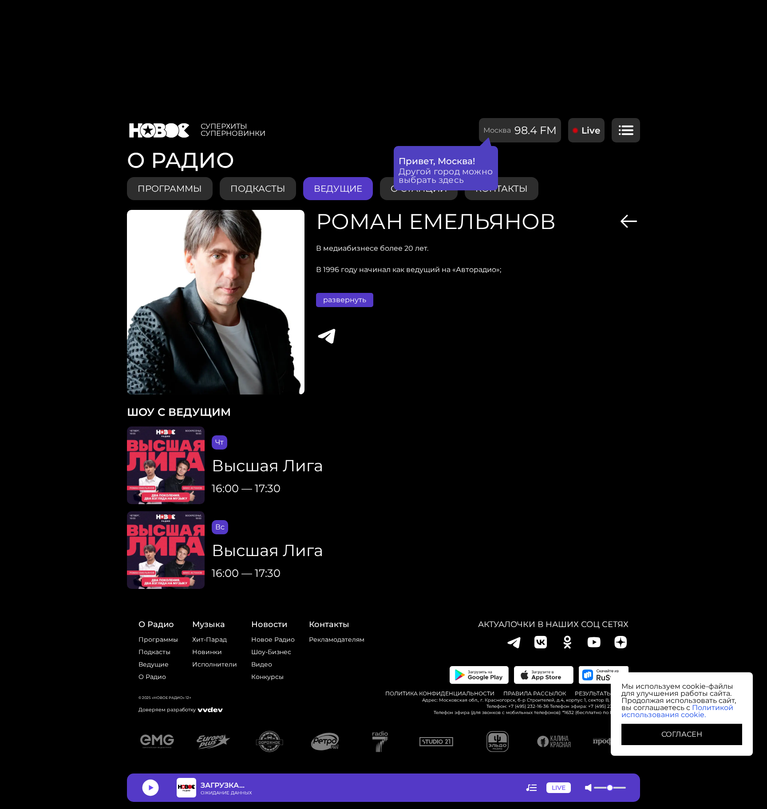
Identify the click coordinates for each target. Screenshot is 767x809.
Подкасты (154, 652)
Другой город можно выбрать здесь (446, 175)
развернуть (344, 300)
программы (170, 188)
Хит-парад (209, 639)
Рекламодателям (336, 639)
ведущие (338, 188)
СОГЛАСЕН (681, 734)
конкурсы (267, 677)
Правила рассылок (534, 693)
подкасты (257, 188)
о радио (156, 624)
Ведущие (153, 664)
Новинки (207, 652)
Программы (158, 639)
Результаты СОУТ (602, 693)
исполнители (214, 664)
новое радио (273, 639)
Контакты (329, 624)
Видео (261, 664)
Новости (269, 624)
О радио (152, 677)
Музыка (208, 624)
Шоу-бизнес (271, 652)
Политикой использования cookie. (677, 711)
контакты (501, 188)
